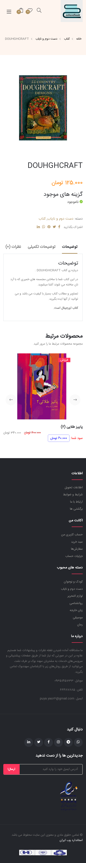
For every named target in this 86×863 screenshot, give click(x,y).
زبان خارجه (76, 610)
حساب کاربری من (72, 534)
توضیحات (69, 247)
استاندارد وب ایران (71, 840)
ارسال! (11, 769)
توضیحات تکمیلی (41, 247)
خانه (78, 39)
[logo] (72, 11)
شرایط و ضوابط (73, 494)
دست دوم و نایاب (46, 39)
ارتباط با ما (76, 502)
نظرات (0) (13, 247)
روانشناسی (76, 603)
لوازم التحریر (75, 596)
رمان (80, 624)
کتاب (67, 39)
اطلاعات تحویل (74, 487)
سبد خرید (77, 542)
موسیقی (78, 617)
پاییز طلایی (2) (72, 427)
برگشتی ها (76, 509)
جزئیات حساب (74, 556)
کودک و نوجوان (73, 581)
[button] (74, 399)
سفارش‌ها (77, 549)
